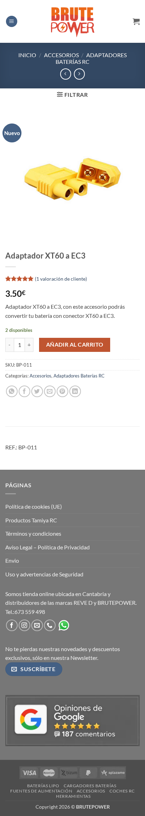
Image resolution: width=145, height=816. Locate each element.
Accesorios (61, 55)
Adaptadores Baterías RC (79, 376)
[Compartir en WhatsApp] (12, 391)
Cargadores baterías (90, 785)
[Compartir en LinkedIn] (75, 391)
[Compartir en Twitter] (37, 391)
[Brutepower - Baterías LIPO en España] (72, 21)
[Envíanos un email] (37, 625)
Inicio (27, 55)
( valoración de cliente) (61, 279)
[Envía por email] (50, 391)
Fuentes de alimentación (41, 791)
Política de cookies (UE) (33, 506)
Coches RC (122, 791)
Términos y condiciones (33, 533)
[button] (11, 21)
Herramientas (73, 796)
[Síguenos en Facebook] (12, 625)
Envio (12, 560)
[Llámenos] (50, 625)
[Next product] (65, 73)
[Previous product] (79, 73)
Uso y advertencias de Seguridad (44, 574)
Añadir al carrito (74, 344)
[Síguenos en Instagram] (24, 625)
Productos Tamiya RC (31, 520)
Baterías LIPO (43, 785)
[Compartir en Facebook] (24, 391)
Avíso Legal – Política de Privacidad (47, 547)
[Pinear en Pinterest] (62, 391)
